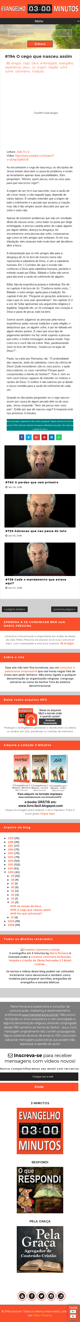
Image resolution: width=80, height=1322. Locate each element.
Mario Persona (59, 953)
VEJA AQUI (67, 643)
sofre (63, 67)
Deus (35, 63)
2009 (11, 921)
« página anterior (14, 609)
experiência (13, 67)
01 (12, 917)
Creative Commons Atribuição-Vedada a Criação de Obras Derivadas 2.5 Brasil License (40, 960)
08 (13, 879)
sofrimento (22, 71)
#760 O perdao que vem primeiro (31, 482)
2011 (11, 868)
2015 (11, 853)
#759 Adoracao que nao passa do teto (36, 531)
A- (73, 1316)
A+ (73, 1311)
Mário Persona (42, 1315)
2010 (11, 872)
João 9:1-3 (22, 151)
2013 (11, 861)
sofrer (9, 71)
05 (13, 891)
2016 (11, 849)
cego (26, 63)
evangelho (66, 63)
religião (53, 67)
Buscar (41, 44)
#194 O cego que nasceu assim (30, 910)
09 (13, 876)
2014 (11, 857)
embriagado (48, 63)
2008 (11, 925)
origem (42, 67)
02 (13, 902)
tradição (38, 71)
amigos (16, 63)
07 (13, 883)
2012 (11, 864)
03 (13, 898)
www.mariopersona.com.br (40, 1015)
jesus (26, 67)
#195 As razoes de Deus (25, 906)
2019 (11, 838)
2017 (11, 845)
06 (13, 887)
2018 (11, 842)
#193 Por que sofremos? (26, 913)
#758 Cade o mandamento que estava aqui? (35, 581)
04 (13, 895)
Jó (33, 67)
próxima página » (64, 609)
